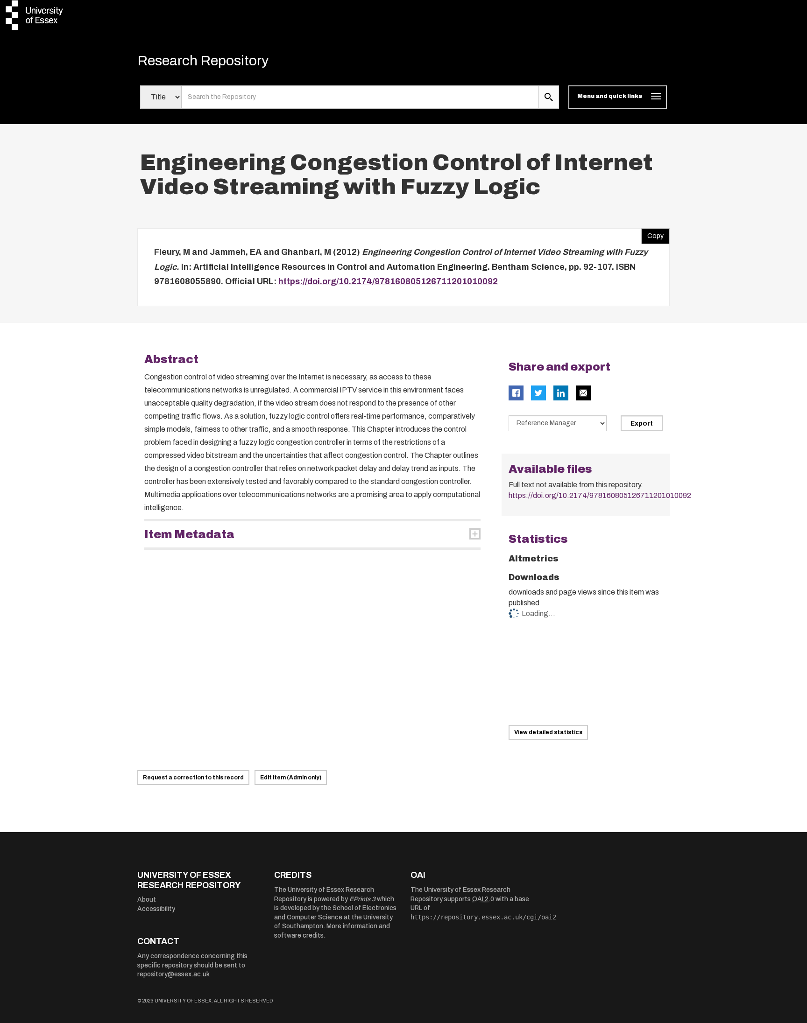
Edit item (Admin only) (290, 777)
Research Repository (203, 60)
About (146, 899)
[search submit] (548, 97)
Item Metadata (189, 534)
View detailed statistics (548, 732)
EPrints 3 (362, 899)
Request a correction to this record (193, 777)
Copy (652, 233)
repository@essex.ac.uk (173, 974)
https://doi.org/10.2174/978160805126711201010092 (388, 281)
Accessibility (156, 908)
